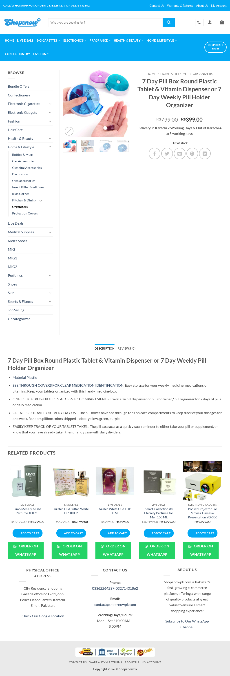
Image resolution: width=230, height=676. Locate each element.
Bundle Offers (18, 86)
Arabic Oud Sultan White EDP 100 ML (71, 511)
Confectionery (17, 54)
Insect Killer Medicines (28, 187)
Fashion (39, 54)
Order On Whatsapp (26, 550)
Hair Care (15, 129)
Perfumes (15, 275)
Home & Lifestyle (174, 74)
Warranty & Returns (180, 5)
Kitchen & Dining (24, 200)
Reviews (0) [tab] (126, 348)
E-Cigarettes (47, 40)
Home (9, 40)
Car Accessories (23, 161)
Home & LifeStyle (160, 40)
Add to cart (29, 533)
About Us (202, 5)
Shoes (12, 284)
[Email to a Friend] (180, 153)
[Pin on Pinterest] (192, 153)
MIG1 (12, 258)
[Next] (123, 103)
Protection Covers (25, 213)
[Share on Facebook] (154, 153)
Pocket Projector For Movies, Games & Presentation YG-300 (202, 513)
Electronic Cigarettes (24, 103)
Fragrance (99, 40)
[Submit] (169, 22)
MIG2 (12, 266)
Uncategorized (19, 319)
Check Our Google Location (43, 616)
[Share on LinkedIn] (205, 153)
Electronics (73, 40)
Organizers (202, 74)
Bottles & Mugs (22, 154)
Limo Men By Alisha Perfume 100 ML (27, 511)
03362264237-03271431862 (115, 588)
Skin (11, 292)
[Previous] (70, 103)
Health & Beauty (127, 40)
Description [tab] (105, 348)
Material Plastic (25, 377)
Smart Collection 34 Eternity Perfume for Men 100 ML (158, 513)
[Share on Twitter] (167, 153)
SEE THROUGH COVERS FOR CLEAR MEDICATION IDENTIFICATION (68, 385)
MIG (11, 249)
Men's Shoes (17, 241)
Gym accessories (23, 181)
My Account (219, 5)
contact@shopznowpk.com (115, 604)
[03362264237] (199, 22)
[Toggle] (50, 103)
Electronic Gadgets (22, 112)
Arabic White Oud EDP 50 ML (115, 511)
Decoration (20, 174)
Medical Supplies (21, 232)
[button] (209, 22)
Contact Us (157, 5)
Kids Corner (20, 194)
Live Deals (25, 40)
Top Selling (16, 310)
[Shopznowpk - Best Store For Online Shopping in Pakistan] (22, 22)
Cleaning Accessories (27, 168)
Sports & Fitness (20, 301)
